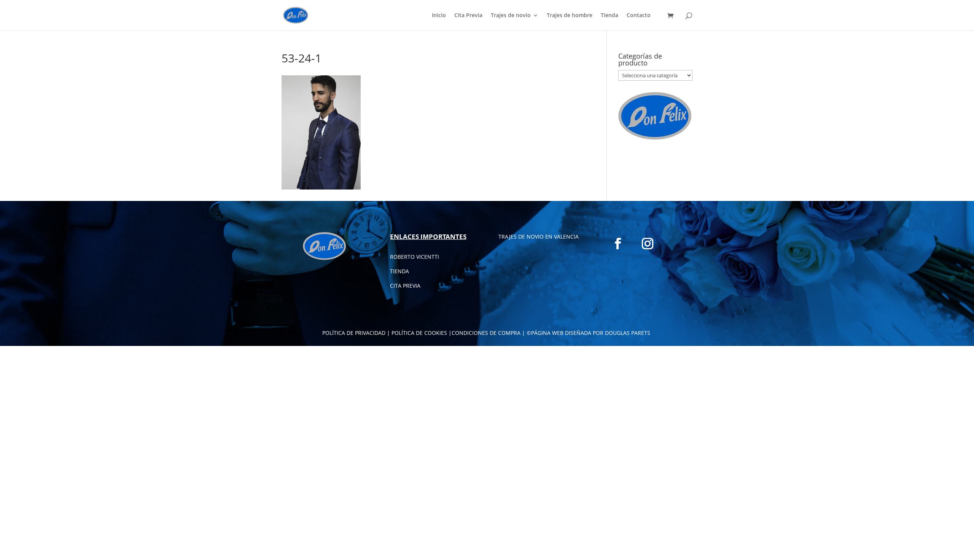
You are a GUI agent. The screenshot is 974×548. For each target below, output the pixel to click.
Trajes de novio (511, 16)
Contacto (639, 16)
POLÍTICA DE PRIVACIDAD (353, 332)
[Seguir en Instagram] (647, 243)
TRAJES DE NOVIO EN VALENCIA (538, 236)
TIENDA (399, 271)
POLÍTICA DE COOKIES (419, 332)
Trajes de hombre (569, 16)
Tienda (609, 16)
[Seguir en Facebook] (617, 243)
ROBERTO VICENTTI (414, 256)
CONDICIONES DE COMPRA (486, 332)
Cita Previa (468, 16)
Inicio (439, 16)
